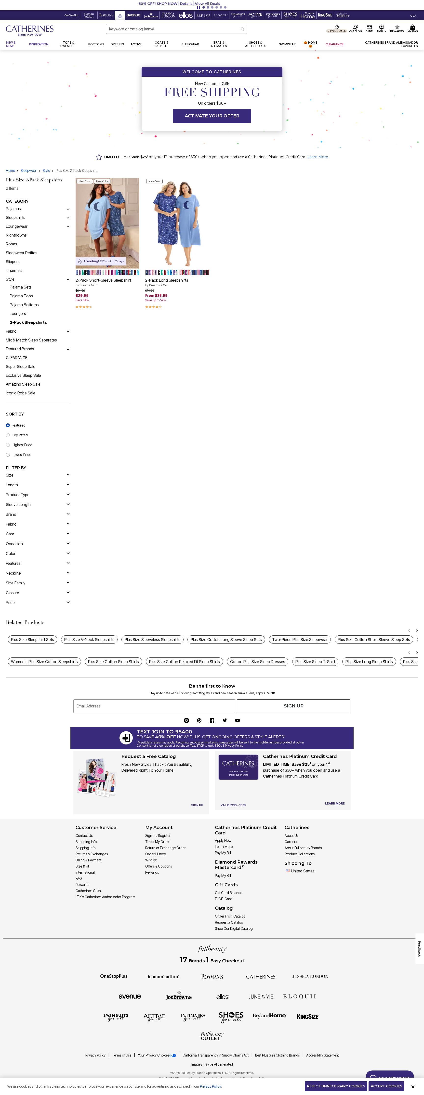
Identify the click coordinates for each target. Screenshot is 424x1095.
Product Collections (300, 854)
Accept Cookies (386, 1086)
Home (10, 170)
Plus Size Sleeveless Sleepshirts (152, 639)
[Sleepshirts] (68, 217)
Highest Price (22, 445)
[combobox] (176, 29)
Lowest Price (21, 455)
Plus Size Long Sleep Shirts (369, 661)
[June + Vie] (261, 996)
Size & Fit (82, 866)
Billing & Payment (88, 860)
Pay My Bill (223, 853)
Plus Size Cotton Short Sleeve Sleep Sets (374, 639)
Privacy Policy (95, 1055)
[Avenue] (130, 996)
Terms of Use (122, 1055)
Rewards (82, 884)
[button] (212, 3)
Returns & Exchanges (92, 854)
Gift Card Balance (228, 893)
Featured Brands (20, 348)
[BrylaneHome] (269, 1017)
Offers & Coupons (158, 866)
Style (46, 170)
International (85, 872)
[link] (383, 44)
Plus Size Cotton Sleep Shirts (113, 661)
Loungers (18, 313)
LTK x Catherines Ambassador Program (105, 897)
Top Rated (20, 435)
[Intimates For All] (193, 1017)
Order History (155, 854)
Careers (291, 842)
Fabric (11, 331)
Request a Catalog (229, 922)
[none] (107, 223)
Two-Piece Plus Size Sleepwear (300, 639)
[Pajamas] (68, 209)
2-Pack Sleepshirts (28, 322)
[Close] (413, 1086)
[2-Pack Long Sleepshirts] (177, 223)
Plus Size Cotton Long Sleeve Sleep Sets (226, 639)
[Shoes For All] (231, 1017)
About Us (291, 835)
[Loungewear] (68, 226)
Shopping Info (86, 842)
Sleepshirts (15, 217)
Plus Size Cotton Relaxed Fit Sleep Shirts (184, 661)
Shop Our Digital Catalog (234, 928)
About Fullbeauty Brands (303, 848)
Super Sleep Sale (20, 366)
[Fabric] (68, 331)
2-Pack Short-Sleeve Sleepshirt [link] (103, 282)
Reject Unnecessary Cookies (336, 1086)
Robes (11, 243)
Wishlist (151, 860)
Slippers (13, 261)
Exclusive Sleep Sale (23, 375)
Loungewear (16, 226)
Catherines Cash (88, 891)
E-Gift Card (223, 899)
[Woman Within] (163, 976)
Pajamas (13, 208)
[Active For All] (154, 1017)
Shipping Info (85, 848)
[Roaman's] (212, 976)
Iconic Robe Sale (20, 392)
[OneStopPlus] (113, 976)
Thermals (14, 270)
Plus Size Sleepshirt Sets (32, 639)
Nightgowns (16, 235)
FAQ (79, 878)
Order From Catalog (230, 916)
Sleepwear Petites (21, 252)
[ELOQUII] (299, 995)
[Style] (68, 279)
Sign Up (294, 706)
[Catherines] (261, 976)
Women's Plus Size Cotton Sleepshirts (44, 661)
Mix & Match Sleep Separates (31, 340)
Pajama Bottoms (24, 304)
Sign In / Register (158, 835)
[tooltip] (71, 15)
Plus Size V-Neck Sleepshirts (89, 639)
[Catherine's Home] (29, 30)
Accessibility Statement (322, 1055)
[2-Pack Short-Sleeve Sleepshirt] (107, 223)
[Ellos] (222, 996)
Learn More (317, 157)
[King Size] (308, 1017)
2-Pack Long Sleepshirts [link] (166, 282)
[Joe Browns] (179, 995)
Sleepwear (29, 170)
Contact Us (84, 835)
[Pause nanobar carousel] (198, 7)
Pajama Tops (21, 295)
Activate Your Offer (212, 116)
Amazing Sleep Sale (23, 384)
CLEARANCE (16, 357)
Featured (19, 425)
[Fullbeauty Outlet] (212, 1036)
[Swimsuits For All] (116, 1017)
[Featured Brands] (68, 349)
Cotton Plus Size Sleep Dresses (257, 661)
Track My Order (157, 842)
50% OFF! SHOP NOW (190, 3)
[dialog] (413, 15)
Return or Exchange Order (165, 848)
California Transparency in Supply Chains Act (216, 1055)
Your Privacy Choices (153, 1055)
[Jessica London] (310, 976)
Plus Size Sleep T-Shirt (315, 661)
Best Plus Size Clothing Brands (277, 1055)
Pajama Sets (21, 287)
